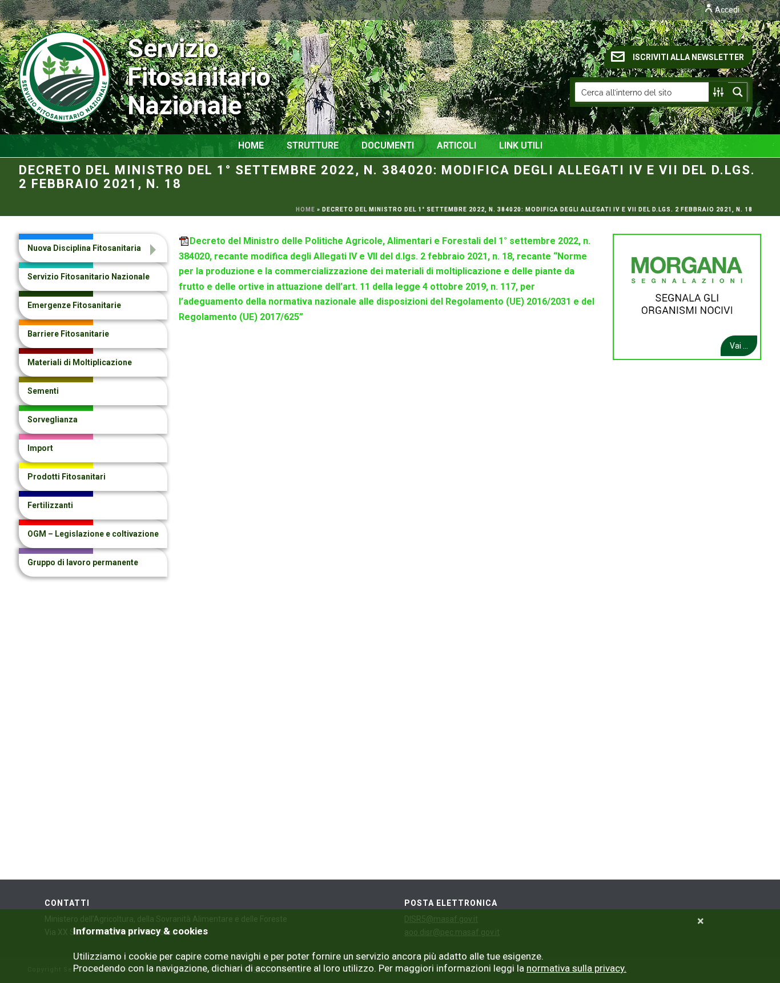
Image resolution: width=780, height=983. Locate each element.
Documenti (387, 145)
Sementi (43, 390)
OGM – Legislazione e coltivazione (93, 533)
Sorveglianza (52, 419)
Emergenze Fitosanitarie (74, 305)
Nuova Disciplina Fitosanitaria (84, 248)
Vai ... (739, 345)
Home (251, 145)
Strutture (313, 145)
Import (40, 448)
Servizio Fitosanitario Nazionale (153, 77)
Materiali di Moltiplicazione (79, 362)
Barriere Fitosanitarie (68, 333)
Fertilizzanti (50, 505)
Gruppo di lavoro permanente (82, 562)
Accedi (726, 9)
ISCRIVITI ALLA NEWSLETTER (688, 57)
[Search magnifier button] (737, 92)
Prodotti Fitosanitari (66, 476)
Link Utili (520, 145)
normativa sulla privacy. (576, 968)
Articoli (456, 145)
